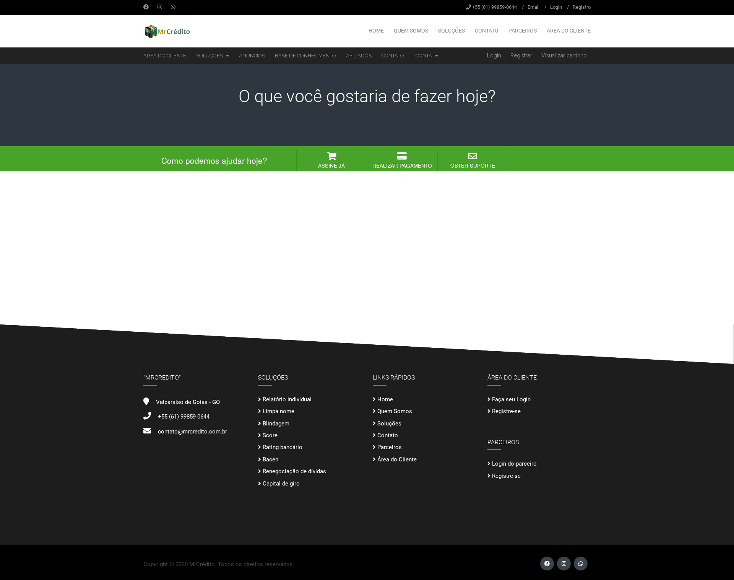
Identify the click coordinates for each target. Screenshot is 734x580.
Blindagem (276, 423)
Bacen (270, 459)
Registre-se (506, 411)
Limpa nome (278, 411)
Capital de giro (281, 483)
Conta (425, 56)
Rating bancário (282, 447)
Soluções (451, 31)
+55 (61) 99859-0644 (494, 7)
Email (533, 7)
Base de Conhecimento (305, 56)
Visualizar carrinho (564, 55)
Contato (487, 31)
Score (270, 435)
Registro (582, 7)
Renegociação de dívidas (294, 471)
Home (376, 31)
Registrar (521, 55)
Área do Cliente (569, 31)
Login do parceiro (514, 463)
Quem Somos (411, 31)
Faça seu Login (511, 399)
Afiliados (359, 56)
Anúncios (252, 56)
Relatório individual (287, 399)
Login (556, 7)
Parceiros (522, 31)
